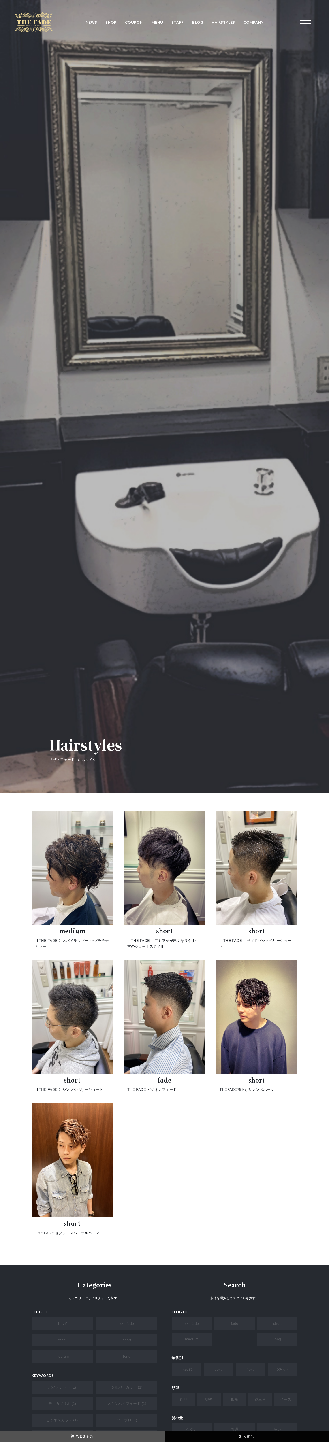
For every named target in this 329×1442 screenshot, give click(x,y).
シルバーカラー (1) (127, 1387)
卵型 (209, 1399)
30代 (219, 1369)
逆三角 (260, 1399)
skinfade (127, 1323)
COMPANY (253, 22)
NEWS (91, 22)
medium (62, 1356)
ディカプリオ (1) (62, 1404)
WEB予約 (84, 1436)
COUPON (134, 22)
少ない (191, 1429)
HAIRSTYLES (223, 22)
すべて (62, 1323)
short (127, 1340)
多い (277, 1429)
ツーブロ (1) (127, 1420)
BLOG (197, 22)
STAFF (178, 22)
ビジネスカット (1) (62, 1420)
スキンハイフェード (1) (126, 1404)
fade (62, 1340)
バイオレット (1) (62, 1387)
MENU (157, 22)
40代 (251, 1369)
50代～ (282, 1369)
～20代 (186, 1369)
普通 (234, 1429)
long (126, 1356)
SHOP (111, 22)
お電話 (248, 1436)
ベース (285, 1399)
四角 (234, 1399)
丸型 (183, 1399)
